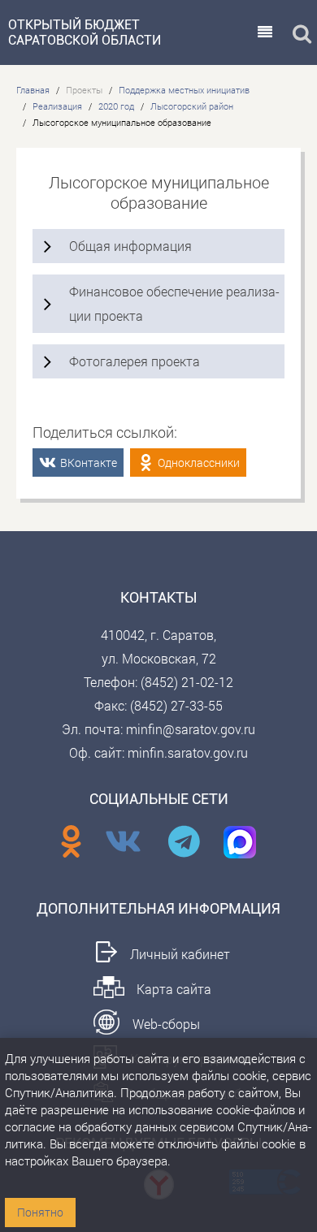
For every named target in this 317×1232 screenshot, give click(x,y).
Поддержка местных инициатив (184, 90)
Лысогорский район (191, 106)
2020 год (116, 106)
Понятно (40, 1212)
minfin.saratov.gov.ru (188, 752)
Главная (33, 90)
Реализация (57, 106)
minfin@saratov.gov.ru (190, 728)
